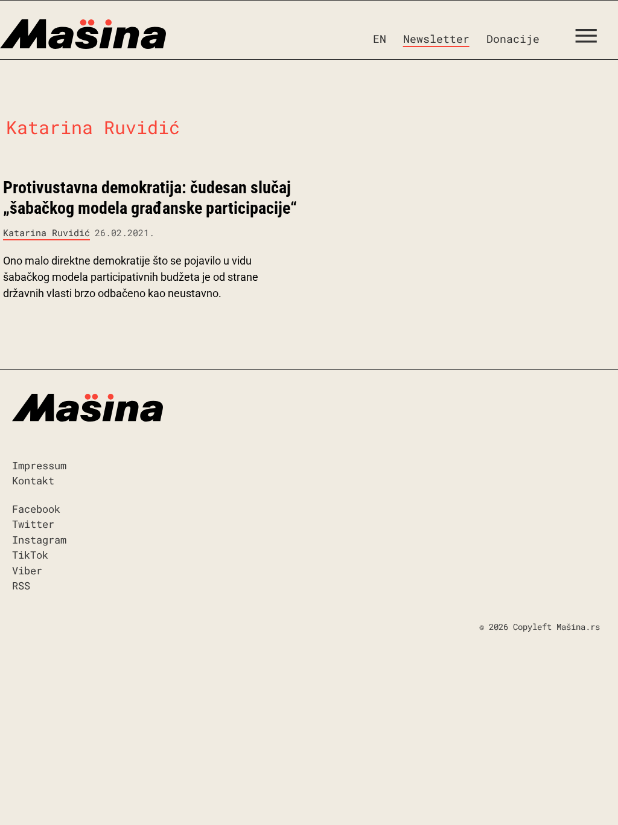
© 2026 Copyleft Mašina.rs (539, 626)
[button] (590, 38)
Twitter (33, 524)
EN (379, 38)
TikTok (30, 555)
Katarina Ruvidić (46, 232)
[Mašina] (83, 34)
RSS (21, 585)
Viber (27, 570)
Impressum (39, 465)
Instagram (39, 540)
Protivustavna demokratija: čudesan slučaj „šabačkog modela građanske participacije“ (150, 198)
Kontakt (33, 480)
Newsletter (436, 38)
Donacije (513, 38)
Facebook (36, 509)
